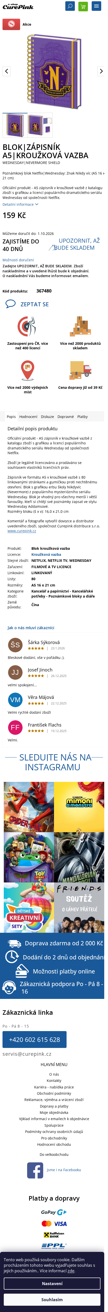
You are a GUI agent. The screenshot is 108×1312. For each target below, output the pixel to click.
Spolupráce (54, 1125)
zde (71, 1271)
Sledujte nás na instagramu (55, 762)
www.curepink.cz (22, 530)
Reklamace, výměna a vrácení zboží (54, 1099)
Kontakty (54, 1080)
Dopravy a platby (54, 1106)
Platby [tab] (82, 416)
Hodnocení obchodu (54, 1144)
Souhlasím (52, 1299)
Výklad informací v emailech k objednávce (54, 1118)
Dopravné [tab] (66, 416)
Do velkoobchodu (54, 1154)
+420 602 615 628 (34, 1039)
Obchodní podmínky (54, 1093)
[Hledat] (70, 6)
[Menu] (96, 6)
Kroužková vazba (46, 554)
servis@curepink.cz (27, 1053)
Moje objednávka (54, 1112)
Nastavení (52, 1283)
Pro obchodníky (54, 1138)
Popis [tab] (11, 416)
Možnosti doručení (18, 260)
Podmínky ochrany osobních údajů (54, 1131)
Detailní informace (18, 204)
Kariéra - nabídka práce (54, 1087)
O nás (54, 1074)
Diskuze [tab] (47, 416)
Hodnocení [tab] (28, 416)
